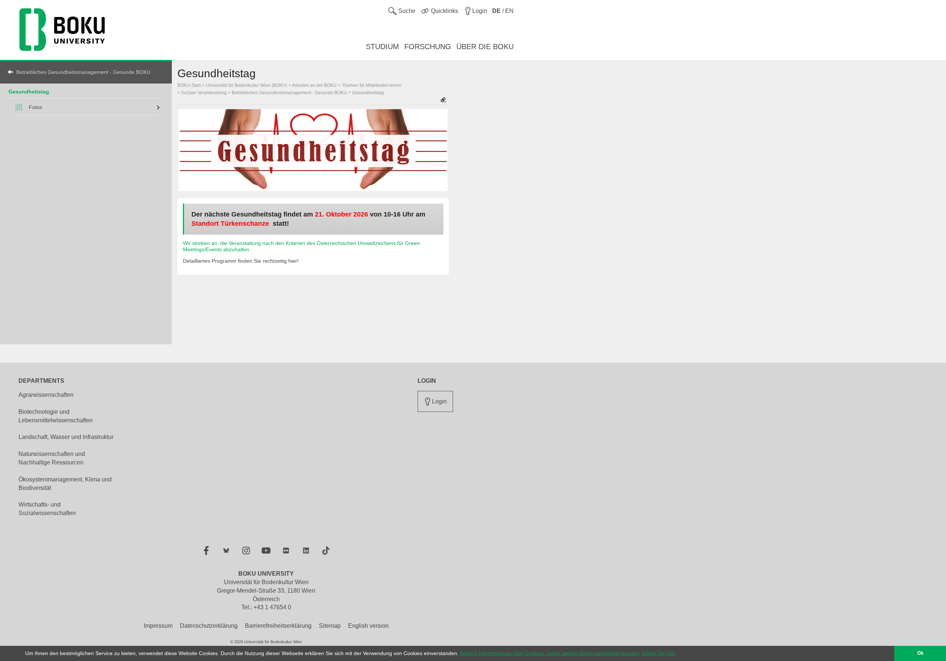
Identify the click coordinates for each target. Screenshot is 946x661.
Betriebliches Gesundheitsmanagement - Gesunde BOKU (83, 72)
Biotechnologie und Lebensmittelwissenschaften (55, 416)
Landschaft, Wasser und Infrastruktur (65, 437)
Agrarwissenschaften (46, 395)
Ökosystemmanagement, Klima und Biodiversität (65, 483)
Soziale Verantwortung (204, 92)
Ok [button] (920, 653)
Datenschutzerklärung (209, 626)
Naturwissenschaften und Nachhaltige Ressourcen (51, 458)
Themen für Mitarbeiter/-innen (371, 85)
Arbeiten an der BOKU (314, 85)
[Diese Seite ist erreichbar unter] (443, 101)
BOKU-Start (189, 85)
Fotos (35, 107)
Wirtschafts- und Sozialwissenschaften (47, 508)
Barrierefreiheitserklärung (278, 626)
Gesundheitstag (28, 92)
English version (368, 626)
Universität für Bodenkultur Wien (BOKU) (246, 85)
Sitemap (330, 626)
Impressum (158, 626)
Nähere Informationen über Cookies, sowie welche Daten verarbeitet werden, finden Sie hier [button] (568, 653)
